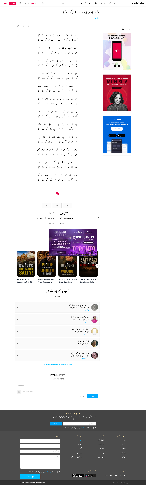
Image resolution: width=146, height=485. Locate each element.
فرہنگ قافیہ (79, 444)
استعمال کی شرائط (119, 482)
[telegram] (106, 475)
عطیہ (81, 440)
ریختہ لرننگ (123, 453)
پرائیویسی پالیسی (83, 428)
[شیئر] (23, 26)
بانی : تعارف (101, 444)
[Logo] (138, 3)
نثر (89, 3)
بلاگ (85, 3)
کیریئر (103, 453)
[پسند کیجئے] (18, 26)
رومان (57, 205)
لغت (105, 3)
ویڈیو (101, 3)
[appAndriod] (90, 475)
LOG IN (26, 3)
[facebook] (125, 475)
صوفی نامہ (124, 444)
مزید (81, 3)
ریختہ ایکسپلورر (101, 457)
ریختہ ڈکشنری (123, 448)
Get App (13, 3)
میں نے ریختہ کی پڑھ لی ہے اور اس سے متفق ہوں (79, 428)
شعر (110, 3)
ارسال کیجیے (28, 476)
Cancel (83, 396)
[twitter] (120, 475)
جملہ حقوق (113, 482)
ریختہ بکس (124, 457)
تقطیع (81, 448)
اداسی (67, 205)
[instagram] (111, 475)
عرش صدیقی (96, 18)
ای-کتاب (95, 3)
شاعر (114, 3)
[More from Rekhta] (20, 3)
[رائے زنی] (28, 26)
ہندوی (124, 440)
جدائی (47, 205)
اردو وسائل (79, 453)
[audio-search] (43, 3)
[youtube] (115, 475)
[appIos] (78, 475)
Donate (5, 3)
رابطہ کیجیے (102, 448)
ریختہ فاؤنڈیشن (101, 440)
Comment (92, 396)
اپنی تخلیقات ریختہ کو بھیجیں (76, 457)
